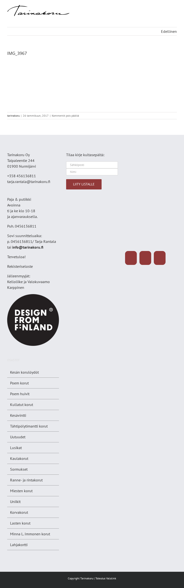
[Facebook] (131, 258)
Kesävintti (18, 415)
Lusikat (16, 447)
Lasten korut (20, 523)
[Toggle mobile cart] (166, 7)
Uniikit (15, 501)
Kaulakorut (19, 458)
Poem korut (19, 383)
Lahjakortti (19, 544)
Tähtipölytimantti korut (29, 426)
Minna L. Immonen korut (30, 533)
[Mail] (160, 258)
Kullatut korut (21, 404)
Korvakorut (19, 512)
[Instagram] (145, 258)
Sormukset (19, 469)
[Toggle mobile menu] (175, 7)
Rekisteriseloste (20, 266)
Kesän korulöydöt (24, 372)
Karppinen (15, 287)
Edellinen (169, 31)
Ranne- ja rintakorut (26, 480)
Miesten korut (21, 490)
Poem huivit (19, 393)
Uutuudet (17, 436)
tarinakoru (13, 115)
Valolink (111, 578)
